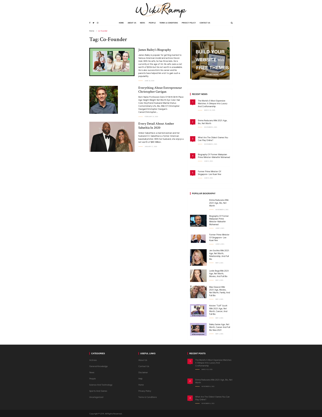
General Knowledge (98, 366)
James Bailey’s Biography (154, 50)
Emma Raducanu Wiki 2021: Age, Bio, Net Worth (219, 203)
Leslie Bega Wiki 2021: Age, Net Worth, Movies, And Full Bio (219, 274)
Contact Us (205, 23)
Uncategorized (96, 397)
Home (121, 23)
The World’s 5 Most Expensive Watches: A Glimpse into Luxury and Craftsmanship (212, 104)
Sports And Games (98, 391)
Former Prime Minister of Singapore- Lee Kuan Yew (219, 237)
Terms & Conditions (168, 23)
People (152, 23)
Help (140, 378)
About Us (132, 23)
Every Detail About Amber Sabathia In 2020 (156, 125)
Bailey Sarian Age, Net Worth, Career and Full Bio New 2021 (219, 327)
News (142, 23)
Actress (93, 360)
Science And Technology (100, 385)
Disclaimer (143, 372)
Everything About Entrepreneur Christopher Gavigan (160, 90)
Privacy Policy (189, 23)
